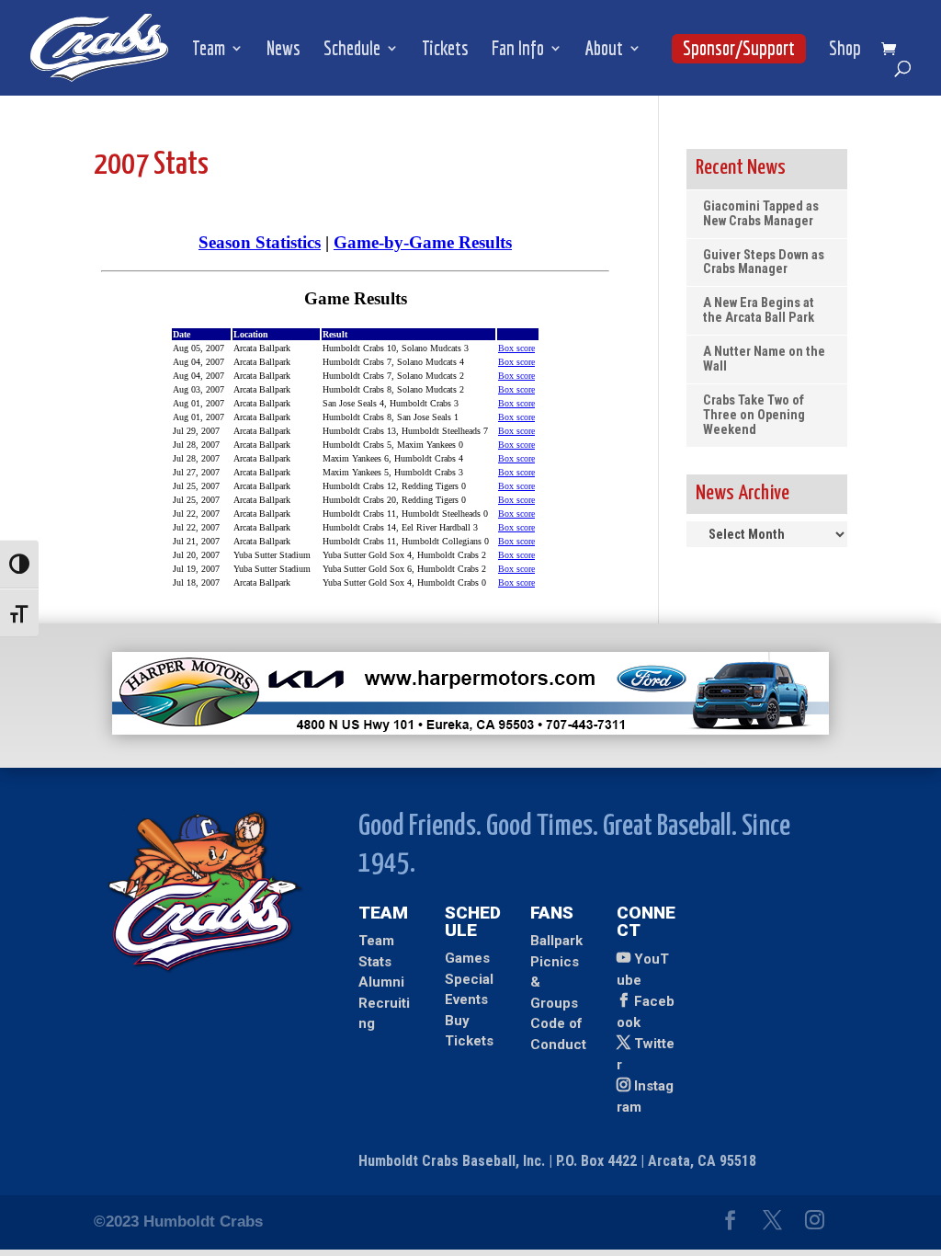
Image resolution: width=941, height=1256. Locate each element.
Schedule (351, 50)
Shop (845, 50)
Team (208, 50)
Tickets (445, 50)
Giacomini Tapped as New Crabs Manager (761, 214)
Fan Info (518, 50)
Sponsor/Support (739, 48)
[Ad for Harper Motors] (470, 729)
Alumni (381, 982)
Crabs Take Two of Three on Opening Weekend (754, 415)
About (604, 50)
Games (467, 958)
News (283, 50)
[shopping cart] (893, 50)
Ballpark (556, 940)
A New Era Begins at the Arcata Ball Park (758, 310)
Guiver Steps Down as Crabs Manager (763, 262)
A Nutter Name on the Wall (764, 359)
